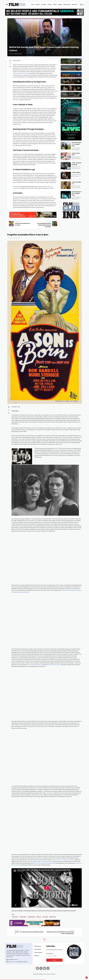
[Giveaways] (71, 74)
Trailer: (76, 172)
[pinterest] (10, 67)
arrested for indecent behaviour (34, 664)
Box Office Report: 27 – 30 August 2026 (77, 144)
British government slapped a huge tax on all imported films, (38, 969)
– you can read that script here (63, 967)
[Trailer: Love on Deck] (66, 156)
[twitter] (10, 64)
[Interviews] (71, 81)
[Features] (71, 68)
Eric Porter (56, 448)
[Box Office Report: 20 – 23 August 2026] (66, 195)
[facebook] (10, 61)
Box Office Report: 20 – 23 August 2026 (77, 193)
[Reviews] (71, 88)
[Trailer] (71, 95)
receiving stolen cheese (54, 664)
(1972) (44, 971)
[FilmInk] (17, 4)
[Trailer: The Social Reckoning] (66, 166)
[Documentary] (71, 61)
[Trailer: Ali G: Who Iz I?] (66, 185)
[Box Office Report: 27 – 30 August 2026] (66, 145)
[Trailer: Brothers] (66, 175)
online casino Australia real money (21, 73)
